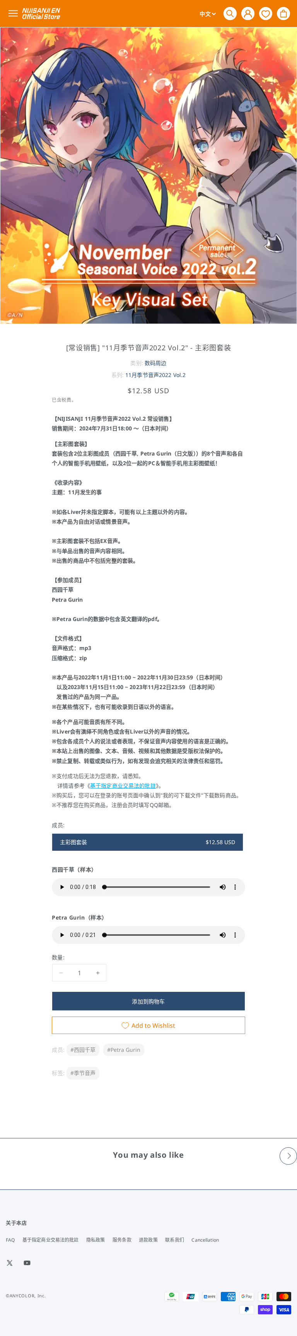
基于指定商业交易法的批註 (123, 785)
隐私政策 (95, 1240)
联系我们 (174, 1240)
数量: (58, 957)
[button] (230, 13)
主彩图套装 (147, 842)
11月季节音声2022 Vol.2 (155, 375)
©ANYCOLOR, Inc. (26, 1295)
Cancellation (204, 1240)
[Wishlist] (265, 13)
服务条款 (122, 1240)
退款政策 (148, 1240)
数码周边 (156, 363)
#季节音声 (83, 1073)
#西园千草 (83, 1049)
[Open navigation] (14, 13)
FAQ (10, 1240)
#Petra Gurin (123, 1049)
